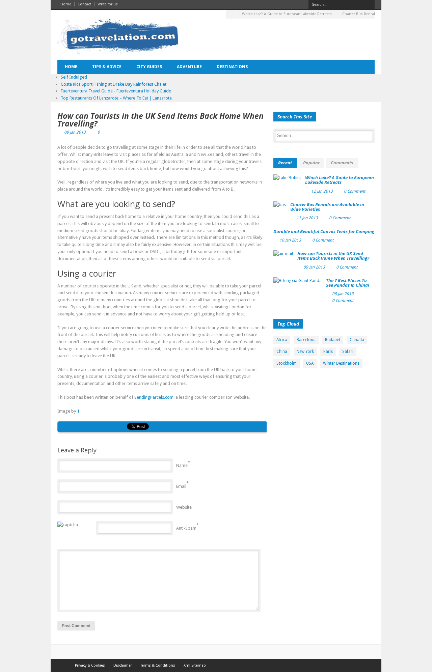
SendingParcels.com (153, 397)
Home (65, 4)
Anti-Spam (186, 528)
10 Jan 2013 (290, 240)
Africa (281, 339)
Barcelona (306, 339)
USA (310, 363)
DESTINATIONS (232, 66)
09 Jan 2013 (75, 132)
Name (182, 465)
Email (181, 486)
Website (184, 507)
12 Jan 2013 (322, 191)
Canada (357, 339)
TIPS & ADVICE (107, 66)
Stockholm (286, 363)
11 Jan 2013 (307, 218)
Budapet (332, 339)
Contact (84, 4)
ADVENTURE (189, 66)
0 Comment (354, 191)
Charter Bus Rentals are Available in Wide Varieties (327, 206)
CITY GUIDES (149, 66)
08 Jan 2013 (343, 293)
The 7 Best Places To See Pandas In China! (347, 282)
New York (305, 351)
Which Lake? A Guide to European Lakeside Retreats (287, 14)
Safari (347, 351)
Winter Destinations (341, 363)
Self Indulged (74, 77)
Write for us (108, 4)
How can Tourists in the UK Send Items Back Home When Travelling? (160, 119)
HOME (71, 66)
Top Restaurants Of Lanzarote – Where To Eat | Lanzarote (116, 98)
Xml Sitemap (195, 665)
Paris (328, 351)
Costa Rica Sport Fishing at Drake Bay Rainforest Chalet (113, 84)
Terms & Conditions (157, 665)
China (281, 351)
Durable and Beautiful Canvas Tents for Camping (323, 231)
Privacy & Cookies (90, 665)
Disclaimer (122, 665)
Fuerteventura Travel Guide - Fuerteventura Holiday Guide (116, 90)
